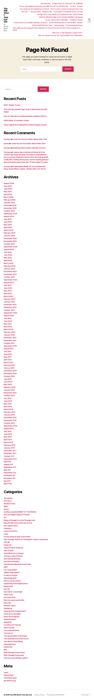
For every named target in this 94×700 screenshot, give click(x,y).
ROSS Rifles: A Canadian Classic (16, 120)
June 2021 (8, 354)
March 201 (8, 484)
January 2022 (9, 335)
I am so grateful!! (10, 570)
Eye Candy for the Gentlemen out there (34, 9)
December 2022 (10, 305)
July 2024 (8, 252)
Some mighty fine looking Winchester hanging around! (25, 125)
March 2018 (8, 442)
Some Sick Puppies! (11, 617)
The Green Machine (11, 630)
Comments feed (10, 678)
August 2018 (9, 429)
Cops (6, 534)
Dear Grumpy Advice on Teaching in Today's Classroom (26, 539)
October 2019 (9, 395)
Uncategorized (10, 644)
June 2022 (8, 321)
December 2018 (10, 418)
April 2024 (8, 260)
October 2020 (9, 376)
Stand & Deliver (10, 619)
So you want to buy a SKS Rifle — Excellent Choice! (64, 20)
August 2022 (9, 316)
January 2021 (9, 368)
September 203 (10, 467)
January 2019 (9, 415)
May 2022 (8, 324)
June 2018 (8, 434)
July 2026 (8, 186)
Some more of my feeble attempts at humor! (31, 23)
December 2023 (10, 271)
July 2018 (7, 431)
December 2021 (10, 338)
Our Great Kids (9, 597)
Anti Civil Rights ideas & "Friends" (17, 515)
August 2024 (9, 249)
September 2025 (10, 214)
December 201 (9, 475)
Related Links (47, 12)
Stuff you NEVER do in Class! (42, 25)
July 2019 (7, 398)
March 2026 (8, 197)
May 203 (7, 470)
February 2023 (9, 299)
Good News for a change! (14, 553)
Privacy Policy (36, 12)
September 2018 (10, 426)
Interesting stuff (10, 578)
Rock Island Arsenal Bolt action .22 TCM (68, 12)
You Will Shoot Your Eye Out (6, 15)
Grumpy (7, 139)
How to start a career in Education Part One (66, 9)
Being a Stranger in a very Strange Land (19, 520)
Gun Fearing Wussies (12, 559)
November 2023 (10, 274)
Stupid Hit (7, 622)
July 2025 (8, 219)
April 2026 (8, 194)
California (7, 528)
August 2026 (9, 183)
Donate (80, 6)
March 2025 (8, 230)
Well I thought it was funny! (14, 652)
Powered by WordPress (55, 695)
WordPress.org (10, 681)
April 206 (7, 462)
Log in (6, 672)
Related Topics (10, 606)
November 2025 (10, 208)
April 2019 (8, 407)
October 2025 (9, 211)
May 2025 (8, 225)
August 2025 (9, 216)
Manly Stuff (8, 586)
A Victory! (8, 501)
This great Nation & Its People (15, 636)
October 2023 (9, 277)
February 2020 (10, 387)
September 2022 (10, 313)
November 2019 (10, 393)
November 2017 (10, 453)
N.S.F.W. (25, 12)
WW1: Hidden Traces (12, 105)
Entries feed (8, 675)
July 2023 (8, 285)
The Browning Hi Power (74, 25)
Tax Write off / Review (12, 625)
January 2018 (9, 448)
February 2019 (9, 412)
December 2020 (10, 371)
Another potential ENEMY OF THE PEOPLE (20, 512)
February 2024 (9, 266)
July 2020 (8, 379)
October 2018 (9, 423)
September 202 (10, 473)
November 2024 (10, 241)
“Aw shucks (8, 498)
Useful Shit (8, 647)
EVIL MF (7, 542)
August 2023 (9, 282)
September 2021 (10, 346)
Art (5, 517)
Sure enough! (59, 25)
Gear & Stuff (8, 550)
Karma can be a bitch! (12, 581)
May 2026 (8, 192)
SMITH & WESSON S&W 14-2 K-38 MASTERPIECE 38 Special (61, 17)
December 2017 (10, 451)
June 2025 (8, 222)
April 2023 (8, 294)
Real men (7, 603)
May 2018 (7, 437)
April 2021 (8, 360)
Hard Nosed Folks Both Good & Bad (17, 564)
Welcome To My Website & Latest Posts (67, 33)
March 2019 (8, 409)
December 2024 (10, 238)
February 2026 (9, 200)
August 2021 (9, 349)
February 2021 (9, 365)
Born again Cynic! (11, 526)
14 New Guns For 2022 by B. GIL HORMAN (67, 4)
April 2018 (8, 440)
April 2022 (8, 327)
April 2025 (8, 227)
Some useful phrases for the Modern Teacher (66, 23)
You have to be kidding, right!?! (16, 658)
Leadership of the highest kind (16, 584)
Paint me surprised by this (14, 600)
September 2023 (10, 280)
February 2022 (9, 332)
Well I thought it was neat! (14, 655)
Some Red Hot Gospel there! (15, 611)
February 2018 (9, 445)
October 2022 (9, 310)
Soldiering (8, 608)
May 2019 (7, 404)
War (5, 650)
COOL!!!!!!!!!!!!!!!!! (10, 531)
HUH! (6, 567)
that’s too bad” (9, 628)
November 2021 (10, 340)
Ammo (6, 509)
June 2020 (8, 382)
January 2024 (9, 269)
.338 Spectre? (45, 4)
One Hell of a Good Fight (13, 592)
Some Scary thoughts (12, 614)
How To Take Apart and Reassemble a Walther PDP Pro (25, 116)
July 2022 (8, 318)
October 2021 (9, 343)
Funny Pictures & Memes (13, 548)
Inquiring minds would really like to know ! (29, 148)
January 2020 (9, 390)
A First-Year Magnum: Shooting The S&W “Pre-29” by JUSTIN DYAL (43, 6)
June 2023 (8, 288)
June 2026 (8, 189)
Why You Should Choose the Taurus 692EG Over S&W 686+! (60, 35)
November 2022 (10, 307)
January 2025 (9, 236)
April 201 (7, 481)
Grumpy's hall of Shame (13, 556)
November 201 (9, 478)
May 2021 (7, 357)
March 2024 (8, 263)
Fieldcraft (7, 545)
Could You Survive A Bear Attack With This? (30, 139)
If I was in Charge (10, 575)
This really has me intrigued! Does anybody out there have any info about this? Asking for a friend (46, 29)
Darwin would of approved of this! (17, 537)
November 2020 (10, 373)
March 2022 (8, 329)
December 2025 (10, 205)
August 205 (8, 464)
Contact (73, 6)
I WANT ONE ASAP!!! (12, 573)
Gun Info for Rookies (12, 561)
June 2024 (8, 255)
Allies (6, 506)
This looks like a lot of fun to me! (16, 639)
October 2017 (9, 456)
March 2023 (8, 296)
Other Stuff (8, 595)
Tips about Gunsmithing (13, 641)
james (6, 144)
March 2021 (8, 362)
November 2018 (10, 420)
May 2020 (8, 384)
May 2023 (8, 291)
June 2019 (8, 401)
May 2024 (8, 258)
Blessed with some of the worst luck (18, 523)
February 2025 (9, 233)
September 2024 (10, 247)
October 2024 (9, 244)
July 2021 (7, 351)
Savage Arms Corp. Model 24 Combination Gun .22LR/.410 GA (60, 14)
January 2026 (9, 203)
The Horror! (8, 633)
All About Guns (9, 504)
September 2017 (10, 459)
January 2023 (9, 302)
